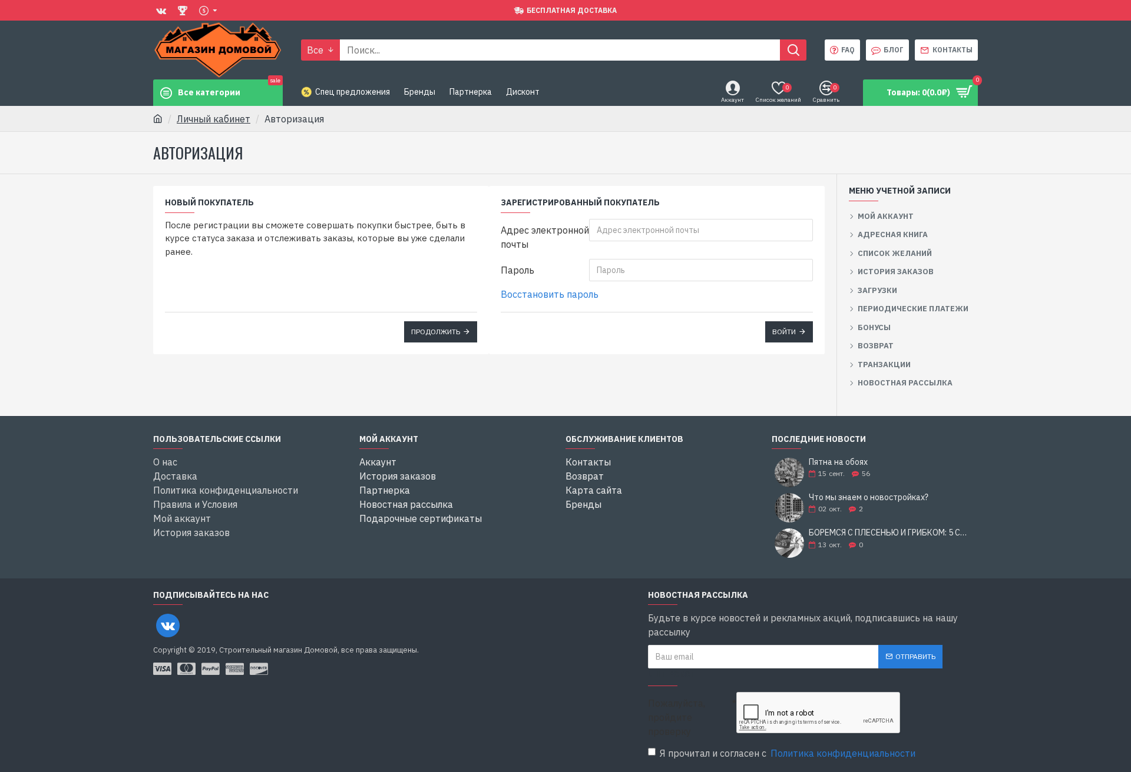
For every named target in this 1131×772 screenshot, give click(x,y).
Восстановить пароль (549, 294)
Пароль (517, 270)
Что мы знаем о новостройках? (868, 497)
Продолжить (435, 331)
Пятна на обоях (838, 462)
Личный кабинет (213, 119)
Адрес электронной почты (545, 237)
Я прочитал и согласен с (787, 753)
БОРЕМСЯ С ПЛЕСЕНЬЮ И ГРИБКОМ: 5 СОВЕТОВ (889, 532)
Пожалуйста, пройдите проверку (676, 717)
